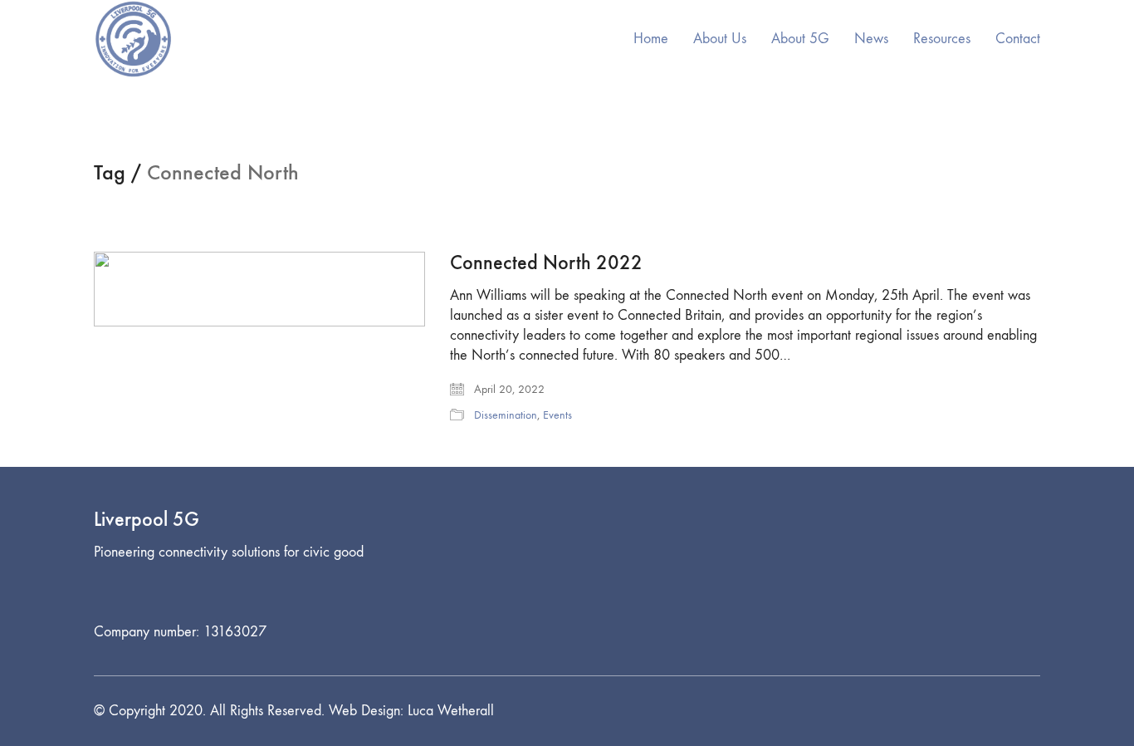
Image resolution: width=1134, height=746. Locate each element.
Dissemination (505, 415)
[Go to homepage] (133, 39)
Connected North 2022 (546, 262)
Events (557, 415)
